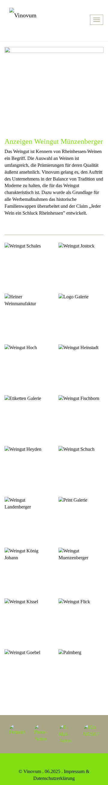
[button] (17, 732)
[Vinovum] (41, 19)
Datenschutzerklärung (54, 778)
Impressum (74, 771)
